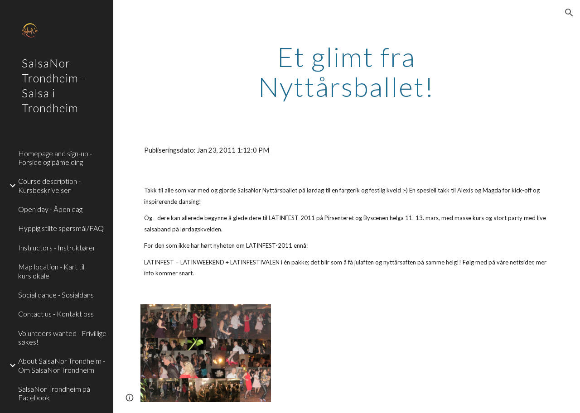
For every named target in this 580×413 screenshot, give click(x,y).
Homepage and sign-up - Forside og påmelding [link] (55, 157)
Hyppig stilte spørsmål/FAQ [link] (61, 228)
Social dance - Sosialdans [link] (56, 294)
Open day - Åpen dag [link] (50, 209)
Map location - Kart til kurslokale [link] (51, 270)
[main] (346, 71)
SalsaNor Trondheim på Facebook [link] (54, 393)
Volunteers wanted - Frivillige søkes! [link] (62, 337)
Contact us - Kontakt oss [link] (56, 313)
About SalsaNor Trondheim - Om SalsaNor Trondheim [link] (61, 365)
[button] (569, 13)
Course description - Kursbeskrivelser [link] (49, 185)
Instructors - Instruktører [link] (57, 247)
